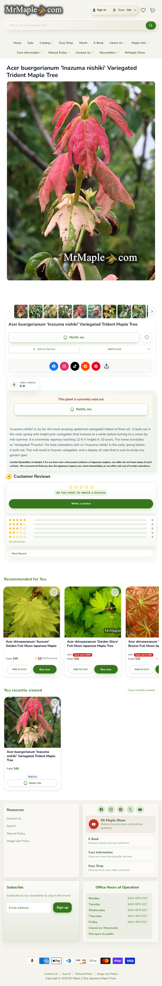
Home (17, 43)
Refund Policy (58, 53)
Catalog (45, 43)
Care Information (28, 53)
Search (11, 826)
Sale (31, 43)
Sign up (62, 907)
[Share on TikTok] (74, 366)
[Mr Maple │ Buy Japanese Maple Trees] (36, 10)
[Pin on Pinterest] (96, 366)
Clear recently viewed (141, 690)
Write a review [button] (81, 503)
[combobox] (75, 25)
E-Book (98, 43)
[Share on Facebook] (53, 366)
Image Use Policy (18, 841)
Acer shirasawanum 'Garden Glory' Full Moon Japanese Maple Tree (92, 644)
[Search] (151, 25)
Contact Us (83, 53)
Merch (83, 43)
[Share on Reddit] (85, 366)
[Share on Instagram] (64, 366)
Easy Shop (66, 43)
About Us (116, 43)
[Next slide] (152, 311)
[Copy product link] (106, 366)
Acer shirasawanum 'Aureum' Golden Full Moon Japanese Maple (31, 644)
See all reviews (17, 541)
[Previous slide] (10, 311)
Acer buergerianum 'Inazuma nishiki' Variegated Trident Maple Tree (31, 756)
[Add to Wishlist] (147, 337)
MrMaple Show (135, 53)
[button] (21, 311)
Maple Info (139, 43)
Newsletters (108, 53)
